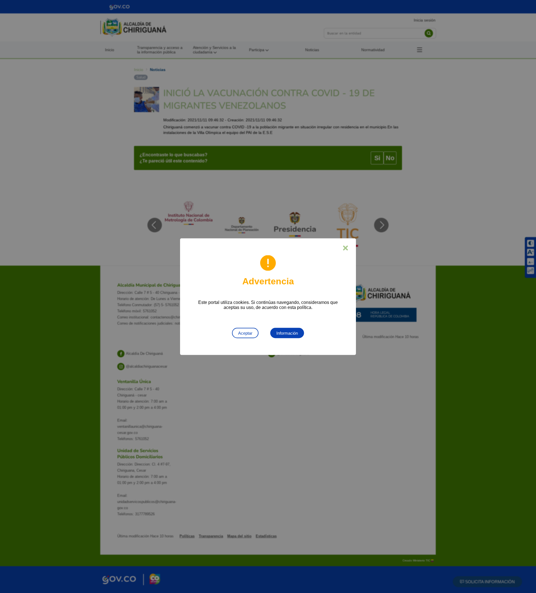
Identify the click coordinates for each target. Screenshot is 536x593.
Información (287, 332)
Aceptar (245, 332)
